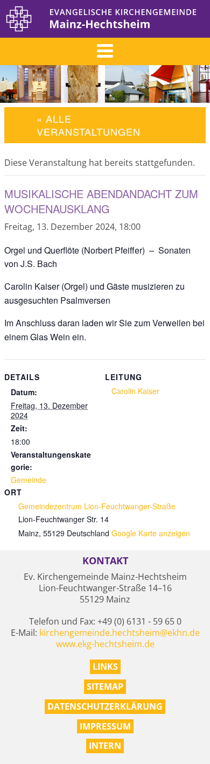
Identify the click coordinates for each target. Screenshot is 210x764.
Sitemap (105, 686)
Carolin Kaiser (135, 390)
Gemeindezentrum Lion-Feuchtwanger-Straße (97, 506)
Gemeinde (28, 479)
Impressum (105, 726)
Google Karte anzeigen (150, 533)
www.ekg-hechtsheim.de (105, 644)
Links (105, 666)
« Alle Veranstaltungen (89, 124)
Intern (105, 746)
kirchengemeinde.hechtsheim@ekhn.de (119, 633)
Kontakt (105, 561)
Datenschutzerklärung (105, 706)
